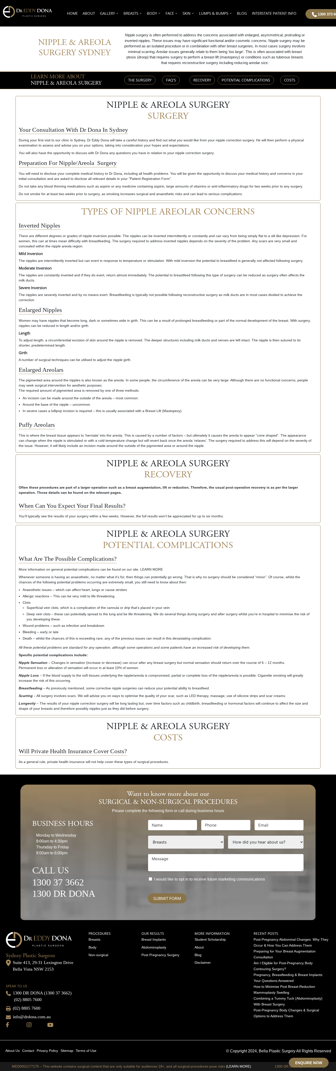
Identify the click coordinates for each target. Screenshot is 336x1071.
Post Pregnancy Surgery (160, 955)
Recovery (202, 80)
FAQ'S (171, 80)
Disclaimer (203, 962)
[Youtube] (50, 1024)
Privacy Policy (47, 1051)
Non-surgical (98, 955)
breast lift (211, 57)
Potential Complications (246, 80)
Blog (198, 955)
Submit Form (167, 898)
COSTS (289, 80)
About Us (12, 1051)
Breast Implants (153, 939)
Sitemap (67, 1051)
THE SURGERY (140, 80)
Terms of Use (86, 1051)
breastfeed (200, 688)
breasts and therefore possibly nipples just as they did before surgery (94, 708)
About (199, 947)
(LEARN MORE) (238, 1066)
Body (92, 947)
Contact (28, 1051)
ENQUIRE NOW (308, 1063)
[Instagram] (29, 1024)
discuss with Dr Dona (92, 153)
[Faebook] (7, 1024)
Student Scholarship (210, 939)
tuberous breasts (289, 57)
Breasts (94, 939)
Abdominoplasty (153, 947)
